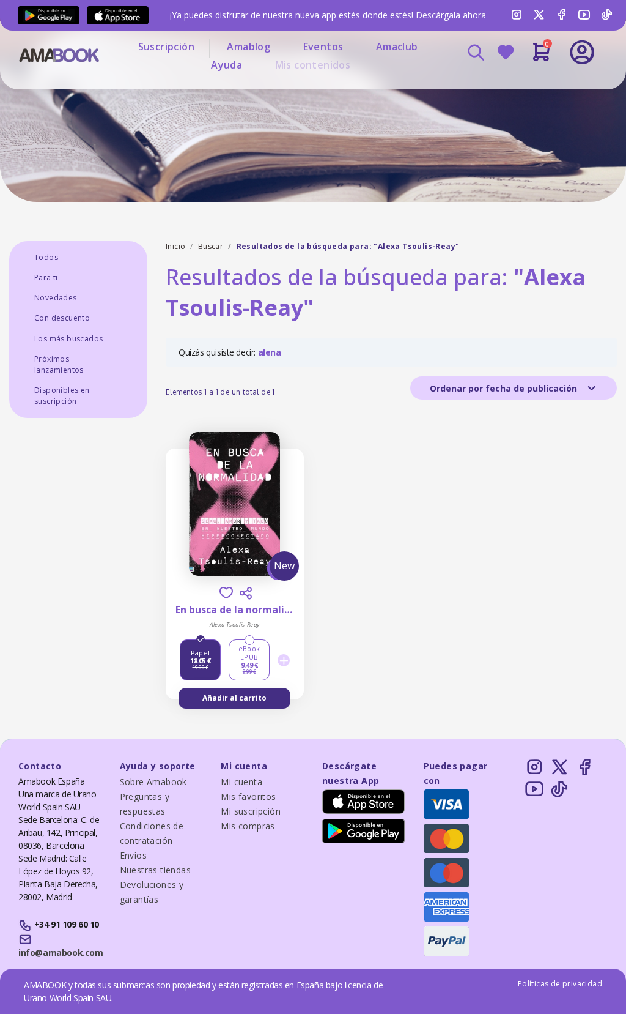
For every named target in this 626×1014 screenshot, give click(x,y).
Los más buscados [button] (68, 339)
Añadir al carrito (234, 698)
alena (269, 352)
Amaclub (397, 46)
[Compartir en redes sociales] (245, 593)
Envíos (133, 855)
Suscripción (166, 46)
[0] (541, 57)
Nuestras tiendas (155, 870)
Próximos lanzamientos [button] (59, 364)
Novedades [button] (55, 298)
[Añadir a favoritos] (226, 592)
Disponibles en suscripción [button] (62, 395)
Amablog (248, 46)
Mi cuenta (241, 782)
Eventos (323, 46)
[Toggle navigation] (541, 85)
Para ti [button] (46, 277)
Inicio (175, 246)
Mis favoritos (248, 796)
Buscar (210, 246)
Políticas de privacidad (560, 984)
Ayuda (226, 65)
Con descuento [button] (62, 318)
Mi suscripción (251, 811)
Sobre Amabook (153, 782)
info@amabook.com (60, 952)
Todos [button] (46, 257)
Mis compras (247, 826)
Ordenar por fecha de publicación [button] (505, 388)
